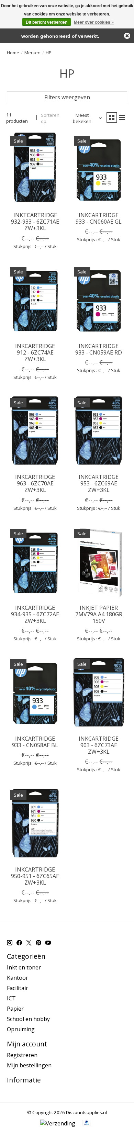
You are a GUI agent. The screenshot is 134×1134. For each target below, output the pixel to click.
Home (13, 52)
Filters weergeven (67, 97)
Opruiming (21, 1029)
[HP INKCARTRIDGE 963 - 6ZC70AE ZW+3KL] (35, 432)
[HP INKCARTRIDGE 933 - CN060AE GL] (98, 170)
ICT (11, 998)
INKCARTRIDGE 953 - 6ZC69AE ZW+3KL (99, 483)
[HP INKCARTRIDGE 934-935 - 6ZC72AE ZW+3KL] (35, 562)
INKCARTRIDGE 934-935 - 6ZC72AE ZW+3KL (35, 614)
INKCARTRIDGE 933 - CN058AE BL (35, 742)
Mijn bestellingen (29, 1065)
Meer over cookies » (94, 22)
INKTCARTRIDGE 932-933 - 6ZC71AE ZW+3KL (35, 221)
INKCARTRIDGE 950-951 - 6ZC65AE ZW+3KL (35, 876)
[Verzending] (57, 1123)
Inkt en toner (24, 967)
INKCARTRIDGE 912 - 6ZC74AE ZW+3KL (35, 352)
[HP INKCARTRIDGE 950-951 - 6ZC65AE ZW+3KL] (35, 824)
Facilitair (17, 988)
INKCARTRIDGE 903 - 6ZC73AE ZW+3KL (99, 745)
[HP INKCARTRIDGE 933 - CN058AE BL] (35, 693)
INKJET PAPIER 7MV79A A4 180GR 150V (98, 614)
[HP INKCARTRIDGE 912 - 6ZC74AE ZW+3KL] (35, 301)
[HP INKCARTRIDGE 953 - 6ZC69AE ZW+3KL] (98, 432)
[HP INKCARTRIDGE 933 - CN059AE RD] (98, 301)
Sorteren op (50, 118)
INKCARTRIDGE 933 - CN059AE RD (98, 349)
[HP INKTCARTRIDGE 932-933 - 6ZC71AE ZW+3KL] (35, 170)
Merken (32, 52)
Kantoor (17, 977)
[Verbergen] (127, 36)
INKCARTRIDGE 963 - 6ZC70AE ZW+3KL (35, 483)
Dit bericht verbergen (46, 22)
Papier (15, 1008)
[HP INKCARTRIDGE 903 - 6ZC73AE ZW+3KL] (98, 693)
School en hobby (28, 1019)
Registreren (22, 1055)
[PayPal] (86, 1123)
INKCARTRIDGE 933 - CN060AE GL (99, 218)
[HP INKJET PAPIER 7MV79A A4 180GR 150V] (98, 562)
